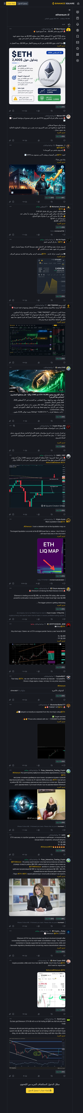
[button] (14, 426)
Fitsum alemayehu (58, 588)
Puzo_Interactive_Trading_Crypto (53, 770)
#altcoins (49, 462)
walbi (63, 835)
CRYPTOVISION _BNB (57, 624)
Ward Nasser (60, 29)
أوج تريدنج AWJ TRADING (56, 305)
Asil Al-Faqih (60, 240)
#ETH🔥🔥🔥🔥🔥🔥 (57, 847)
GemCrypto (61, 1019)
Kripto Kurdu (60, 519)
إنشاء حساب (11, 3)
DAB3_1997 (60, 455)
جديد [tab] (63, 24)
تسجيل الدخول (22, 3)
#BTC (25, 874)
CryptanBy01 (60, 676)
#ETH (63, 462)
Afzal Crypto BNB (59, 961)
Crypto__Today (59, 931)
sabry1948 (61, 367)
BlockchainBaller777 (57, 705)
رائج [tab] (69, 24)
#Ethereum (57, 462)
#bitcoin (18, 862)
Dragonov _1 (60, 145)
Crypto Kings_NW (59, 426)
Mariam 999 (61, 116)
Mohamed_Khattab (58, 207)
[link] (77, 12)
